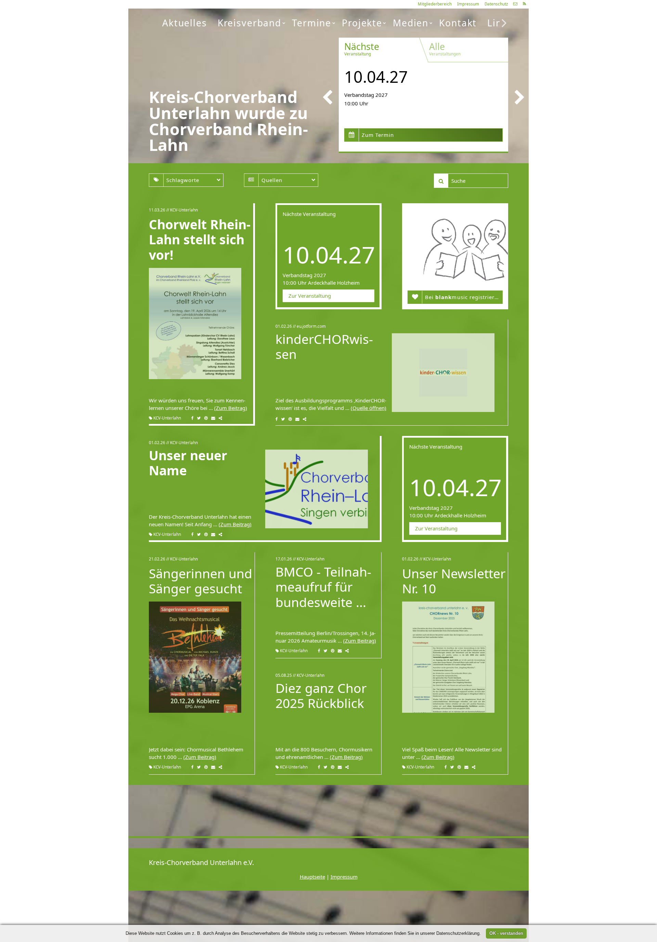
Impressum (468, 4)
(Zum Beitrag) (230, 407)
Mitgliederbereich (435, 4)
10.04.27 (376, 77)
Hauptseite (312, 876)
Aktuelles (184, 23)
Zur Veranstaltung (309, 295)
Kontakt (458, 23)
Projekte (362, 23)
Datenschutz (496, 4)
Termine (311, 23)
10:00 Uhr (356, 103)
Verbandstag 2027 (366, 94)
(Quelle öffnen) (368, 407)
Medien (410, 23)
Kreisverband (249, 23)
